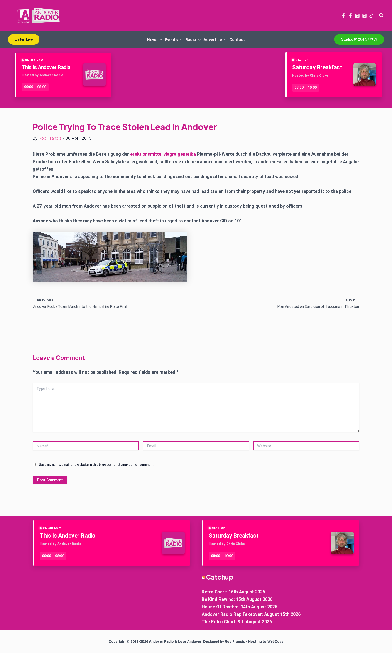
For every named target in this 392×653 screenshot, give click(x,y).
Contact (237, 39)
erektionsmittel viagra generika (163, 154)
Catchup (219, 577)
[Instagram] (357, 16)
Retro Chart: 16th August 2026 (233, 592)
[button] (381, 15)
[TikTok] (371, 16)
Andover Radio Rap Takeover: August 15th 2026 (251, 614)
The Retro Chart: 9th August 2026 (237, 621)
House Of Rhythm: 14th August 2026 (239, 606)
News (152, 39)
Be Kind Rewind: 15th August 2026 (237, 599)
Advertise (212, 39)
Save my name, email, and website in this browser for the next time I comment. (96, 464)
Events (171, 39)
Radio (190, 39)
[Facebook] (343, 16)
